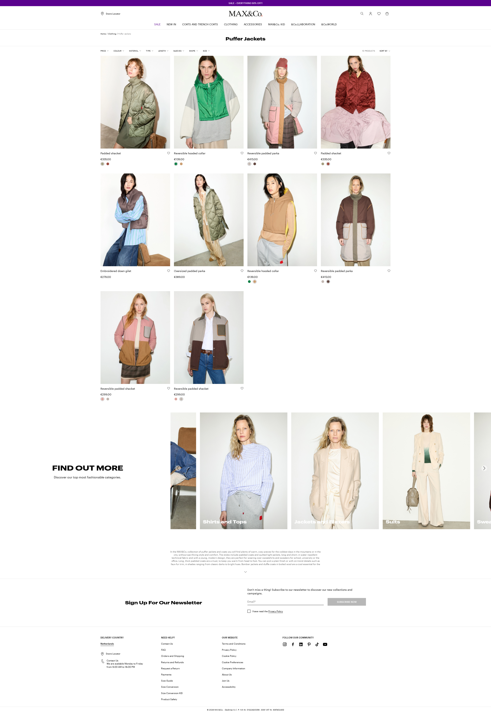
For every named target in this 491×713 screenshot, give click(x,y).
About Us (227, 674)
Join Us (225, 680)
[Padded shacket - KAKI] (102, 164)
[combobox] (385, 51)
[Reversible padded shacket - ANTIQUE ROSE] (102, 399)
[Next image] (164, 100)
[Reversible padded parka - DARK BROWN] (254, 164)
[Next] (484, 468)
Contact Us (167, 643)
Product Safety (169, 699)
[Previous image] (106, 100)
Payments (166, 674)
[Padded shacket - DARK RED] (108, 164)
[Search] (362, 14)
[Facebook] (293, 644)
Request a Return (170, 668)
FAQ (163, 649)
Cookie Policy (229, 656)
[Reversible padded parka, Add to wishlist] (315, 153)
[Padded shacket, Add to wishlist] (168, 153)
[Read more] (245, 572)
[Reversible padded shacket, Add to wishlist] (168, 388)
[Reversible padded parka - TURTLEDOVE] (249, 164)
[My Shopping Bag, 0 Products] (387, 14)
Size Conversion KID (172, 693)
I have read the (267, 611)
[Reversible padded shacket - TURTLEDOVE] (108, 399)
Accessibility (229, 686)
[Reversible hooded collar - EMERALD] (176, 164)
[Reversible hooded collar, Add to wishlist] (242, 153)
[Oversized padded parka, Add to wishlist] (242, 270)
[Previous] (178, 468)
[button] (370, 14)
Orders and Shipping (172, 656)
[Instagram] (285, 644)
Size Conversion (170, 686)
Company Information (233, 668)
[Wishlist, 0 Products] (379, 14)
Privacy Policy (275, 611)
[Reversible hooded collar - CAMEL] (181, 164)
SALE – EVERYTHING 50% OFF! (246, 3)
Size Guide (167, 680)
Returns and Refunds (172, 662)
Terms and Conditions (234, 643)
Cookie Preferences (232, 662)
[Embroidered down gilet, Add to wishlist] (168, 270)
